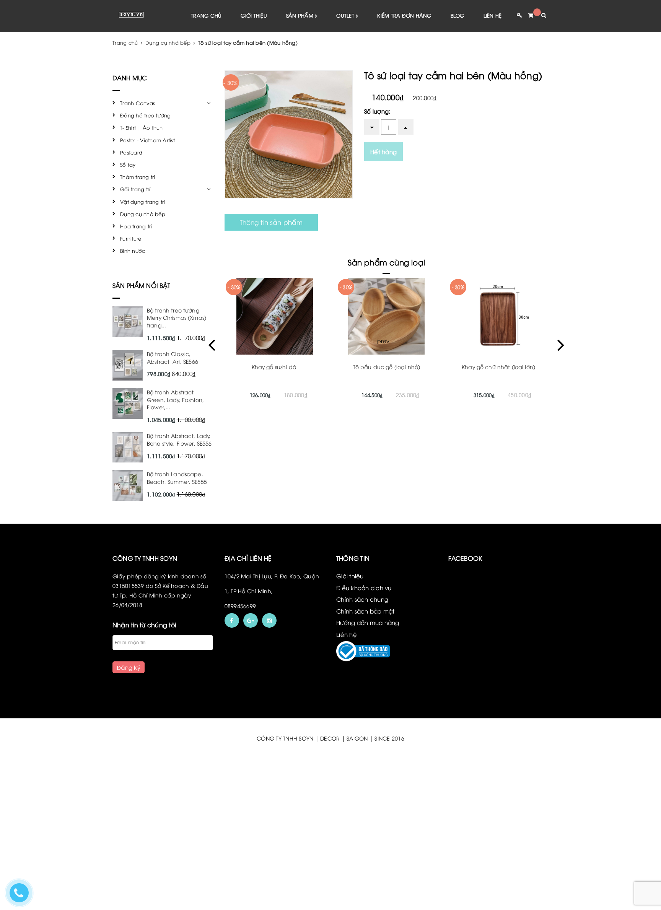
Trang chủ (206, 15)
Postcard (131, 152)
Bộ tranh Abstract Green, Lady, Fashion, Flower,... (175, 399)
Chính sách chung (362, 599)
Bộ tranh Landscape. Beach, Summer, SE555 (177, 477)
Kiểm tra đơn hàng (404, 15)
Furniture (130, 238)
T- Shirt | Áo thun (141, 127)
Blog (457, 15)
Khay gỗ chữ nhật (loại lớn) (498, 366)
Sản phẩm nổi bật (141, 285)
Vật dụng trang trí (142, 201)
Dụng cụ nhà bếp (142, 213)
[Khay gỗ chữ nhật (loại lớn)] (498, 316)
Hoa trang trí (136, 226)
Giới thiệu (254, 15)
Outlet (346, 15)
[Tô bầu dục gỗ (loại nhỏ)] (386, 316)
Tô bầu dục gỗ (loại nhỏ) (386, 366)
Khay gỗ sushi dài (275, 366)
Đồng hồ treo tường (145, 115)
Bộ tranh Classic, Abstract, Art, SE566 (172, 357)
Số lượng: (377, 111)
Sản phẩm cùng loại (386, 262)
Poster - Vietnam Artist (147, 140)
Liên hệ (493, 15)
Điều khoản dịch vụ (364, 587)
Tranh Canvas (137, 102)
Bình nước (132, 250)
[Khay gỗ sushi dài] (274, 316)
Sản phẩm (300, 15)
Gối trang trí (135, 189)
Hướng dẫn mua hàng (367, 622)
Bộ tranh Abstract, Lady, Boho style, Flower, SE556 (179, 439)
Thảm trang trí (137, 176)
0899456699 (240, 605)
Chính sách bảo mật (365, 611)
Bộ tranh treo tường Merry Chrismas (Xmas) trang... (176, 317)
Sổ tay (128, 164)
